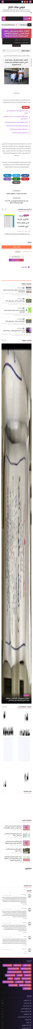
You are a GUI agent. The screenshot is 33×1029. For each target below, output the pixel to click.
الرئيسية (26, 19)
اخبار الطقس (26, 965)
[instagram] (27, 2)
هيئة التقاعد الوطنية (24, 985)
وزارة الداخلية (12, 985)
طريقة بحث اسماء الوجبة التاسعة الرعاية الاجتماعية (14, 311)
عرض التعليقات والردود (16, 260)
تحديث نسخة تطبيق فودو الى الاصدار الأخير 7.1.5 (14, 331)
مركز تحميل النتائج (8, 982)
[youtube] (25, 2)
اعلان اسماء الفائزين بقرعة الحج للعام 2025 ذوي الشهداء (17, 112)
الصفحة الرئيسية (25, 42)
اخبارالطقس (26, 972)
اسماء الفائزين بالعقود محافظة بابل (20, 133)
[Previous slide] (5, 340)
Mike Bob (24, 922)
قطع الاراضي (18, 982)
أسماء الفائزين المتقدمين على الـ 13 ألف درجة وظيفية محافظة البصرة (16, 117)
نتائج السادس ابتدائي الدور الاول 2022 (15, 321)
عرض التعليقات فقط (16, 257)
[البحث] (3, 2)
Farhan (25, 936)
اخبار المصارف (7, 965)
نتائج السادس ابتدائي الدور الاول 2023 (15, 301)
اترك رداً (24, 904)
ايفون (9, 979)
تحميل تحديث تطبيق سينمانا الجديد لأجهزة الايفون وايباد (14, 291)
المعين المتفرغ (25, 979)
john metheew (23, 894)
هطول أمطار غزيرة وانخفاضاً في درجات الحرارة (14, 850)
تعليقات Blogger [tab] (16, 247)
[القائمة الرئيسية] (4, 18)
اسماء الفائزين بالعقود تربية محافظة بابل (19, 129)
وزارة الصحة (26, 988)
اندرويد (16, 979)
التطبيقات (27, 975)
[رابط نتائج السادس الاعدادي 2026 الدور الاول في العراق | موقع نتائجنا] (26, 828)
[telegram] (22, 2)
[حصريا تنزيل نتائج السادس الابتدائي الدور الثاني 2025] (26, 835)
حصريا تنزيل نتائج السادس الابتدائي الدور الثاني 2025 (19, 25)
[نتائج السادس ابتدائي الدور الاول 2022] (28, 321)
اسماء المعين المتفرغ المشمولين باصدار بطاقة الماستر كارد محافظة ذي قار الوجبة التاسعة (13, 859)
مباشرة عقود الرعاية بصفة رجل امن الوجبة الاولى (17, 126)
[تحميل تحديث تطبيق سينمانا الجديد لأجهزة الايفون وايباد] (28, 289)
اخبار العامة (17, 42)
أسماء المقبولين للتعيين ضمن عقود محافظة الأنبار (16, 122)
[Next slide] (3, 209)
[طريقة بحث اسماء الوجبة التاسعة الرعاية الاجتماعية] (28, 310)
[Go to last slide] (5, 209)
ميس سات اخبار (16, 6)
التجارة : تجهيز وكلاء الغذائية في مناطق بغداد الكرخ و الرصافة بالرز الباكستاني (17, 699)
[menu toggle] (30, 2)
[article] (16, 192)
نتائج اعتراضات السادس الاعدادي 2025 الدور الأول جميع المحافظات (13, 842)
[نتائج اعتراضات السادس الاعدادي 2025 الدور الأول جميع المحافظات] (26, 843)
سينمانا (27, 982)
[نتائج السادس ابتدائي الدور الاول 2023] (28, 300)
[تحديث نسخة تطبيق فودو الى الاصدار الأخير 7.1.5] (28, 330)
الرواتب (18, 975)
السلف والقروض (9, 975)
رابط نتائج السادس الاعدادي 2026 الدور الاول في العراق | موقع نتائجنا (13, 827)
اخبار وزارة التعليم (25, 969)
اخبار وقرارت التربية (13, 969)
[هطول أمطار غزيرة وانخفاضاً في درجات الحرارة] (26, 851)
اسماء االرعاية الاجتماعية (13, 972)
